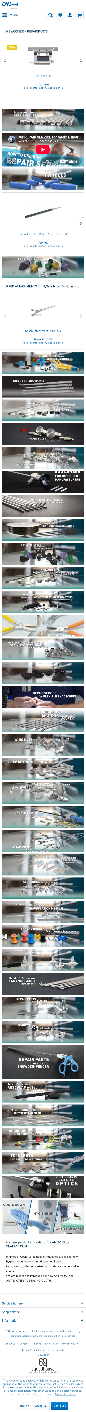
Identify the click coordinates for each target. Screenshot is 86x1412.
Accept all (41, 1405)
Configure (60, 1405)
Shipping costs (56, 1349)
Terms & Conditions (33, 1349)
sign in (59, 87)
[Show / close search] (50, 15)
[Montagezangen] (43, 602)
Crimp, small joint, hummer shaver (43, 75)
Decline (24, 1405)
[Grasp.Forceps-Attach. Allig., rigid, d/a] (43, 310)
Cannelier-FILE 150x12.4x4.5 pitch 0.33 (43, 234)
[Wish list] (60, 15)
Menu (14, 15)
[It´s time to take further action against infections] (43, 1217)
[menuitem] (10, 15)
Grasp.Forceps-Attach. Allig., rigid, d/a (43, 330)
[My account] (70, 15)
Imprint (37, 1343)
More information (65, 1394)
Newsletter (51, 1343)
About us (10, 1343)
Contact (24, 1343)
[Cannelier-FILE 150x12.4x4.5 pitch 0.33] (43, 213)
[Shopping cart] (80, 15)
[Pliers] (43, 630)
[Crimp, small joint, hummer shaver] (43, 55)
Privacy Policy (70, 1343)
